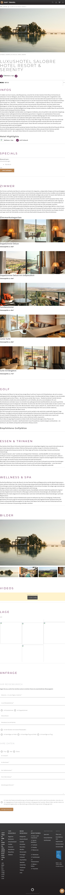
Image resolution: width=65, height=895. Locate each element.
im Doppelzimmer (22, 710)
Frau (5, 751)
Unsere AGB (59, 847)
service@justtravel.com (2, 874)
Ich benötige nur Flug (46, 734)
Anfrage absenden (6, 809)
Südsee (10, 855)
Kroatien (22, 844)
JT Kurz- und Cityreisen (35, 837)
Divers (18, 751)
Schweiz (22, 857)
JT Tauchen (34, 869)
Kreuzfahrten (48, 838)
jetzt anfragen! (7, 170)
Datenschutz (60, 844)
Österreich (23, 852)
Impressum (59, 841)
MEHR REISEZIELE (23, 832)
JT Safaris (34, 845)
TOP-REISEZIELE (12, 832)
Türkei (22, 870)
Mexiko (22, 849)
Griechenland (12, 842)
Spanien (22, 862)
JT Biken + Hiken (34, 865)
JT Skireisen (34, 855)
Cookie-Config (32, 598)
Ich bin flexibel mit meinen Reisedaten (15, 730)
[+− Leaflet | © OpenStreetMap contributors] (32, 640)
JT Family (34, 847)
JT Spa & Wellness (33, 841)
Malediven (11, 849)
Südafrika (23, 865)
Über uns (58, 834)
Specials (46, 834)
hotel (5, 6)
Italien (10, 844)
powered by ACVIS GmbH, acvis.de (32, 893)
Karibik (22, 842)
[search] (53, 2)
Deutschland (24, 839)
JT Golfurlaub (35, 857)
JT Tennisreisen (35, 861)
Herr (11, 751)
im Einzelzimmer (8, 710)
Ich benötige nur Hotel (10, 734)
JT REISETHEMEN (35, 832)
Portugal (22, 855)
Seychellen (23, 860)
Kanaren (10, 847)
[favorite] (59, 2)
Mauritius (11, 852)
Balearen (11, 839)
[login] (56, 2)
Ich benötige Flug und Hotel (28, 734)
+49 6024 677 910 (2, 866)
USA (21, 873)
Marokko (22, 847)
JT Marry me (34, 850)
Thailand (22, 867)
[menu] (63, 2)
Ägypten (10, 837)
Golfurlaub (47, 840)
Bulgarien (23, 837)
